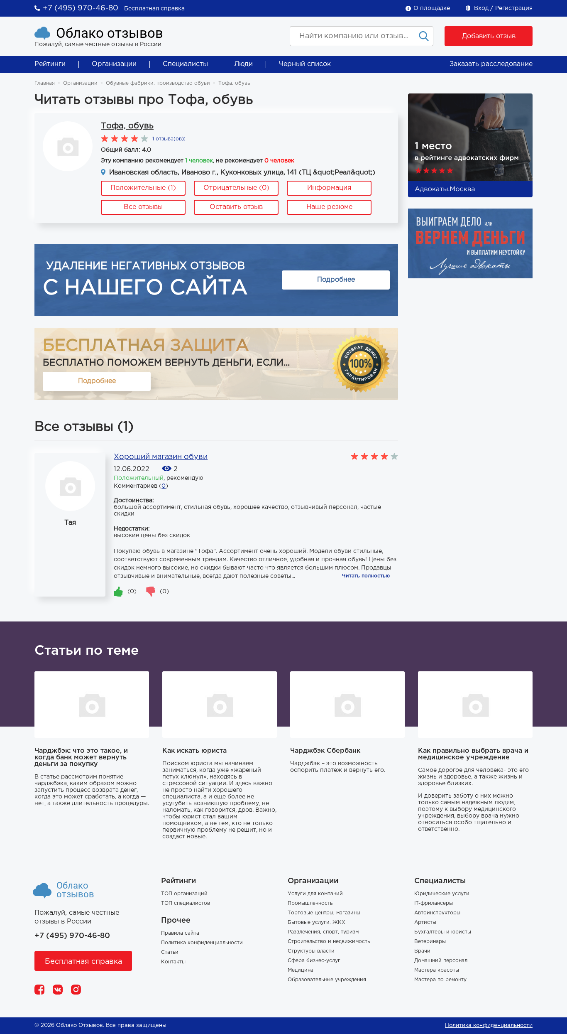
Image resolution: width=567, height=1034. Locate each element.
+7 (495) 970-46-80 (80, 8)
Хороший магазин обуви (161, 457)
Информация (329, 188)
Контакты (173, 962)
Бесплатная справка (154, 8)
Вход (481, 8)
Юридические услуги (441, 894)
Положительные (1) (143, 188)
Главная (44, 83)
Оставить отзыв (236, 207)
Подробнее (336, 280)
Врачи (422, 951)
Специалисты (185, 64)
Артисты (425, 922)
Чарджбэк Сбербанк (325, 751)
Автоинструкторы (437, 913)
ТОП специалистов (185, 903)
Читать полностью (366, 576)
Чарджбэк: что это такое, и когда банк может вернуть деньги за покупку (81, 757)
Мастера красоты (436, 970)
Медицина (300, 970)
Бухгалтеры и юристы (442, 932)
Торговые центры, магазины (324, 913)
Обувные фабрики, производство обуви (158, 83)
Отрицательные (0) (236, 188)
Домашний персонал (440, 960)
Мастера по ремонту (440, 980)
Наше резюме (329, 207)
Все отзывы (143, 207)
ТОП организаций (184, 894)
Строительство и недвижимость (329, 941)
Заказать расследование (491, 64)
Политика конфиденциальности (202, 943)
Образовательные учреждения (327, 980)
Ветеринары (430, 941)
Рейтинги (50, 64)
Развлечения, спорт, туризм (323, 932)
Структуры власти (311, 951)
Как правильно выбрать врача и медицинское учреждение (473, 754)
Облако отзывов (109, 33)
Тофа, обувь (127, 126)
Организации (114, 64)
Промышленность (310, 903)
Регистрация (514, 8)
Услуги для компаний (315, 894)
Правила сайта (180, 933)
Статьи (169, 952)
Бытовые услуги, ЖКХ (316, 922)
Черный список (305, 64)
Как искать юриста (194, 751)
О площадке (431, 8)
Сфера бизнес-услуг (314, 960)
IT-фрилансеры (433, 903)
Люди (243, 64)
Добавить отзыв (489, 36)
